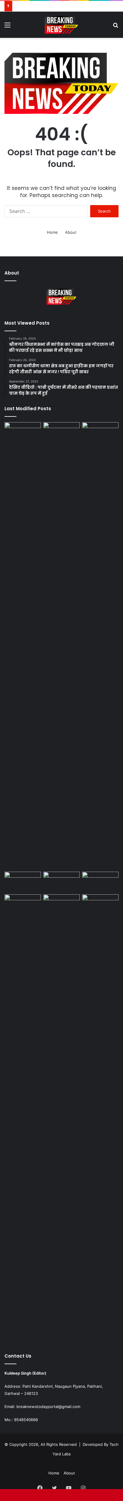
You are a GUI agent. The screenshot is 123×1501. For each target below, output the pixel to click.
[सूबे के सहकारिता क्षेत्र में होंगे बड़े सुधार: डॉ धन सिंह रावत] (61, 882)
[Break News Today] (61, 25)
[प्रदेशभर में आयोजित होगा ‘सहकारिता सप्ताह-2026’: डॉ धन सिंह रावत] (22, 882)
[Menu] (7, 27)
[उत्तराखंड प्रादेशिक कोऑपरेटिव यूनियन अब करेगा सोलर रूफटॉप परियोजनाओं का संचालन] (61, 1118)
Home (52, 232)
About (70, 232)
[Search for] (116, 27)
